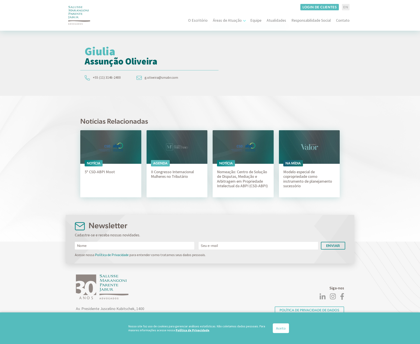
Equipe (255, 20)
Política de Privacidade (112, 255)
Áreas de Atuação (227, 20)
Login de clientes (320, 7)
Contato (343, 20)
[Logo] (79, 15)
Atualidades (276, 20)
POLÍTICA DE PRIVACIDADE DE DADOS (309, 310)
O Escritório (198, 20)
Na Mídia (293, 163)
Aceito (281, 328)
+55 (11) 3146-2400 (106, 77)
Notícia (93, 163)
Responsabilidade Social (311, 20)
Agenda (160, 163)
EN (345, 7)
